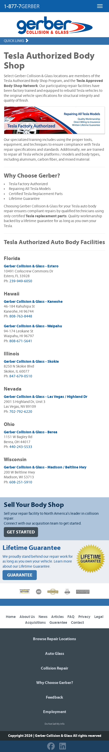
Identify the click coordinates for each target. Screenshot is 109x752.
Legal (98, 617)
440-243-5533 (20, 447)
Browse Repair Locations (54, 639)
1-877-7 (22, 6)
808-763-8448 (20, 316)
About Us (27, 617)
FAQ (71, 617)
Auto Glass (54, 653)
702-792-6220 (20, 412)
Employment (54, 712)
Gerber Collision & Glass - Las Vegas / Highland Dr (45, 397)
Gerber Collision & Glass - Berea (30, 432)
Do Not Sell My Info (54, 724)
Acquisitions (35, 622)
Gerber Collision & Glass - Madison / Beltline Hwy (45, 467)
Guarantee (58, 622)
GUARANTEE (19, 575)
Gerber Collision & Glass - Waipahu (33, 326)
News (43, 617)
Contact (77, 622)
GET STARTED (21, 532)
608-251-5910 (20, 482)
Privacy (84, 617)
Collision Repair (54, 668)
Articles (57, 617)
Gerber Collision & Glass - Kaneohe (33, 301)
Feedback (54, 697)
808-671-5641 (20, 341)
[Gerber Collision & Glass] (55, 25)
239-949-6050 (20, 281)
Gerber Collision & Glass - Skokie (31, 361)
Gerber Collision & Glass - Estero (31, 266)
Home (11, 617)
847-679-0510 (20, 376)
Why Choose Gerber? (54, 682)
